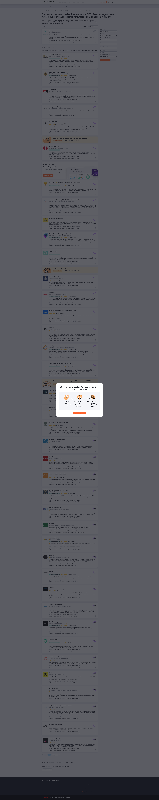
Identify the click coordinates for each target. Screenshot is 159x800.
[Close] (101, 384)
